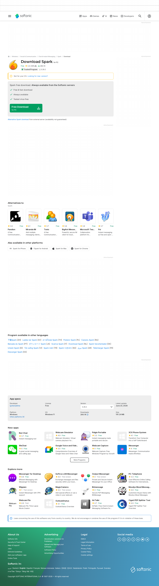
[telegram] (147, 539)
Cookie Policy (86, 552)
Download (39, 61)
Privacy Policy (86, 549)
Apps (84, 16)
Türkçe (18, 571)
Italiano (58, 568)
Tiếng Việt (25, 571)
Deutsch (15, 568)
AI (106, 16)
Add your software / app (17, 555)
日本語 (63, 568)
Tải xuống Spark (31, 348)
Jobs (10, 549)
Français (36, 568)
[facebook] (119, 539)
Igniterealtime (15, 406)
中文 (32, 571)
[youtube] (142, 539)
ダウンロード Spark (37, 344)
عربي (10, 568)
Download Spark (76, 344)
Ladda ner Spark (29, 340)
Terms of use (86, 545)
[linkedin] (138, 539)
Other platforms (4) (17, 417)
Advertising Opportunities (54, 553)
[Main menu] (9, 16)
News (115, 16)
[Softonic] (23, 16)
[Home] (9, 56)
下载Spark (12, 340)
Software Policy (50, 550)
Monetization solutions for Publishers (54, 540)
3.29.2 (84, 407)
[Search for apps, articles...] (140, 16)
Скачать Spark (87, 340)
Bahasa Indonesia (47, 568)
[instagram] (124, 539)
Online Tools (12, 558)
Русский (100, 568)
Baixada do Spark (15, 344)
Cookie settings (87, 555)
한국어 (69, 568)
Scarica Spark (57, 344)
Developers (129, 16)
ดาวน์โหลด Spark (50, 340)
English (23, 568)
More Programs (79, 460)
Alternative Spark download (18, 119)
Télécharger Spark (101, 348)
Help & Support (13, 545)
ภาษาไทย (11, 571)
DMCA (83, 539)
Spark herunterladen (98, 344)
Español (29, 568)
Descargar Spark (15, 352)
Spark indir (48, 348)
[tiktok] (128, 539)
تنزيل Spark (82, 348)
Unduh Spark (13, 348)
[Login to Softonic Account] (149, 16)
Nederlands (77, 568)
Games (96, 16)
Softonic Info (12, 539)
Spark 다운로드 (65, 348)
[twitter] (133, 539)
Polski (85, 568)
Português (92, 568)
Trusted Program (30, 69)
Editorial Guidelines (15, 552)
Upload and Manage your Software (54, 545)
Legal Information (87, 542)
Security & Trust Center (16, 542)
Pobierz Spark (69, 340)
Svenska (107, 568)
